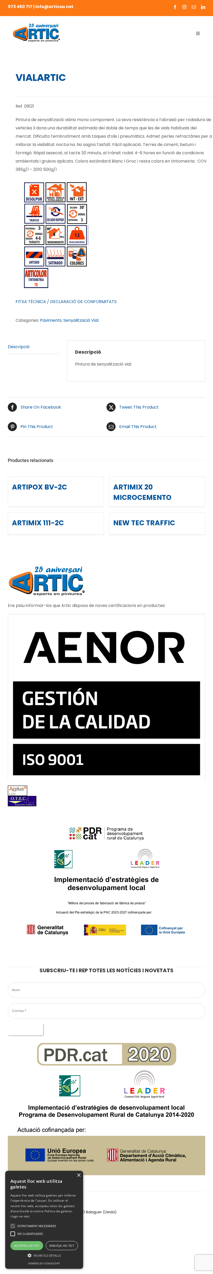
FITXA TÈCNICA (31, 302)
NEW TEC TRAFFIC (144, 523)
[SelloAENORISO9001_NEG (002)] (106, 616)
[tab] (33, 347)
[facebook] (175, 7)
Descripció (19, 347)
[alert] (44, 1220)
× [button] (79, 1175)
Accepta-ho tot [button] (26, 1246)
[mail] (194, 7)
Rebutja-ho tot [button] (61, 1246)
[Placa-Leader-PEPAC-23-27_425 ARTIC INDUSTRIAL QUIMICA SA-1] (106, 813)
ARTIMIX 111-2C (38, 523)
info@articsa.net (54, 7)
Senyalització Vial (80, 320)
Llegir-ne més (19, 1216)
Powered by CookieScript (44, 1263)
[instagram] (184, 7)
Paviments (51, 320)
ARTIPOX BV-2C (39, 487)
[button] (13, 1226)
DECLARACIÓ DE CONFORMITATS (83, 302)
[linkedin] (203, 7)
